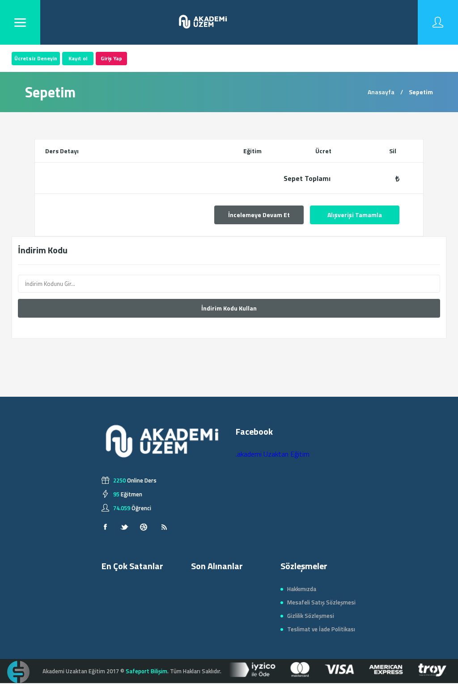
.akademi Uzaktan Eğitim (273, 454)
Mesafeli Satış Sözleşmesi (321, 602)
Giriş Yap (111, 58)
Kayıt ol (77, 58)
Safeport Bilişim (146, 671)
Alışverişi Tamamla (354, 214)
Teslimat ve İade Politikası (321, 629)
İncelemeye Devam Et (259, 214)
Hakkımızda (301, 588)
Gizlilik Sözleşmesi (310, 615)
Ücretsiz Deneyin (35, 58)
